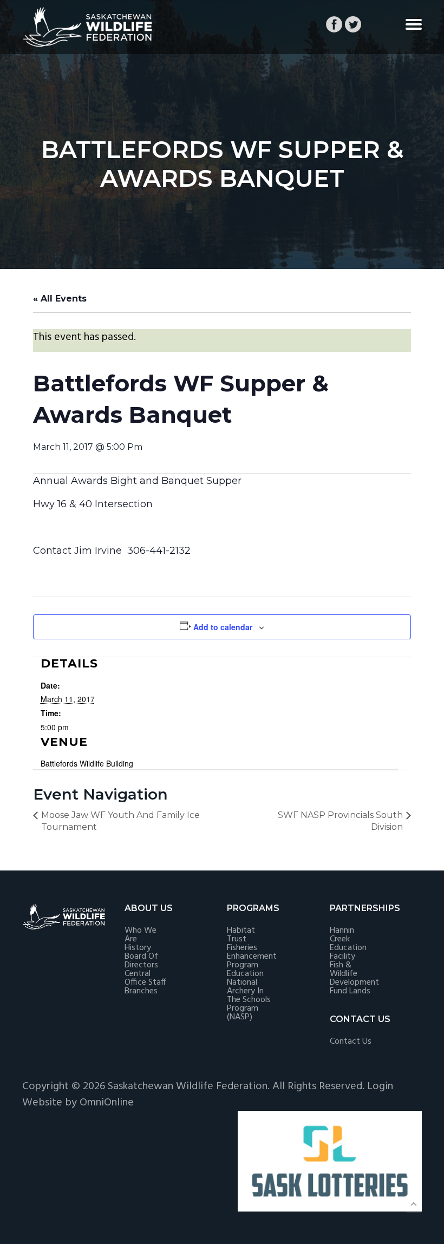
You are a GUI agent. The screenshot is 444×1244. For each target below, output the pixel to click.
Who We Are (140, 935)
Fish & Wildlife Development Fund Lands (354, 978)
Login (380, 1086)
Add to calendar (222, 626)
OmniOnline (107, 1102)
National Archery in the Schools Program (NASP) (249, 1000)
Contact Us (350, 1041)
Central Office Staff (145, 978)
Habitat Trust (241, 935)
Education (245, 974)
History (138, 948)
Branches (141, 991)
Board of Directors (141, 961)
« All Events (60, 298)
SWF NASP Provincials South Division (340, 821)
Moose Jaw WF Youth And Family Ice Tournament (120, 821)
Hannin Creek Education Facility (348, 943)
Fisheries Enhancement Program (252, 957)
